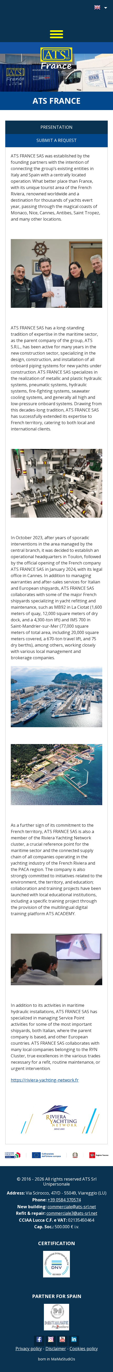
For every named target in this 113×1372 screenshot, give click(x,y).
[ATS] (56, 15)
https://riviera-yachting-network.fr (45, 1080)
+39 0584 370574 (64, 1200)
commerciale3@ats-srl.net (72, 1213)
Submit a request (57, 140)
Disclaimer (55, 1348)
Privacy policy (29, 1348)
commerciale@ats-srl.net (72, 1207)
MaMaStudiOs (63, 1358)
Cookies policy (84, 1348)
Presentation (56, 127)
